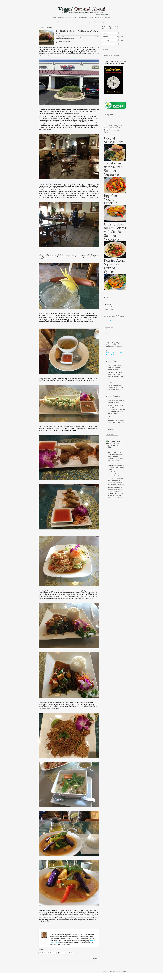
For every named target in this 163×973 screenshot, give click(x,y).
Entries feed (108, 304)
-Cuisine (58, 21)
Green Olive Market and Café (115, 376)
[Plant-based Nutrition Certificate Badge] (115, 109)
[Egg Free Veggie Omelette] (115, 221)
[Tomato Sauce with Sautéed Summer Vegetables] (115, 192)
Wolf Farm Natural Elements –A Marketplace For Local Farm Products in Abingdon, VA (116, 489)
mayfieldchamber (112, 416)
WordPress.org (109, 309)
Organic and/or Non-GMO (94, 21)
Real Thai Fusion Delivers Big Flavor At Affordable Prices (77, 32)
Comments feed (109, 307)
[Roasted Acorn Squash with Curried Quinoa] (115, 290)
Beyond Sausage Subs (113, 139)
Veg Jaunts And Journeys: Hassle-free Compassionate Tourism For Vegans (115, 367)
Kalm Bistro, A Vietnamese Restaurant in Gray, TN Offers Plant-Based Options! (115, 387)
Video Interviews (82, 17)
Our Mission (61, 17)
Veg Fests (104, 21)
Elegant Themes (112, 971)
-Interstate (64, 21)
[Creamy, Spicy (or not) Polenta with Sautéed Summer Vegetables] (115, 257)
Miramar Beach (92, 37)
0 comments (71, 38)
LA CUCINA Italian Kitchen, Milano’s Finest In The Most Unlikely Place (116, 411)
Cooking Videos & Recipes (96, 17)
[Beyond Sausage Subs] (115, 160)
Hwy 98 (86, 37)
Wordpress (124, 971)
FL (78, 37)
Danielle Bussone (64, 37)
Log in (107, 302)
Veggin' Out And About (113, 446)
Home (54, 17)
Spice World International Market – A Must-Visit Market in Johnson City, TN (116, 381)
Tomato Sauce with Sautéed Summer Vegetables (114, 168)
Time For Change (71, 17)
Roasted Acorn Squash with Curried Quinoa (114, 266)
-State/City (71, 21)
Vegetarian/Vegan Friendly (62, 38)
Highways (77, 21)
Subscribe (107, 17)
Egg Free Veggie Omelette (110, 199)
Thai (98, 37)
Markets (84, 21)
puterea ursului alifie (113, 420)
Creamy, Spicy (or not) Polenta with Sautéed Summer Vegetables (115, 231)
